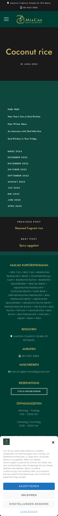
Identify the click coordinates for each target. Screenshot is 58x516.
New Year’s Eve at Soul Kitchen (24, 116)
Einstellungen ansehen (29, 504)
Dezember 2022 (18, 157)
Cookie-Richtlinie (29, 511)
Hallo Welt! (13, 109)
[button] (53, 442)
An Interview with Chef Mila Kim (24, 131)
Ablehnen (29, 495)
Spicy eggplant (29, 245)
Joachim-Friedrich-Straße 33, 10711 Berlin (30, 3)
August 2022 (16, 181)
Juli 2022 (14, 187)
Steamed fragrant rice (29, 228)
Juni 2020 (14, 200)
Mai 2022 (14, 194)
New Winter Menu (17, 124)
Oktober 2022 (17, 169)
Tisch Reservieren (29, 391)
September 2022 (18, 175)
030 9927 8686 (30, 7)
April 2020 (15, 206)
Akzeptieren (29, 486)
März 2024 (15, 151)
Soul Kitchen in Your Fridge (22, 138)
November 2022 (18, 163)
